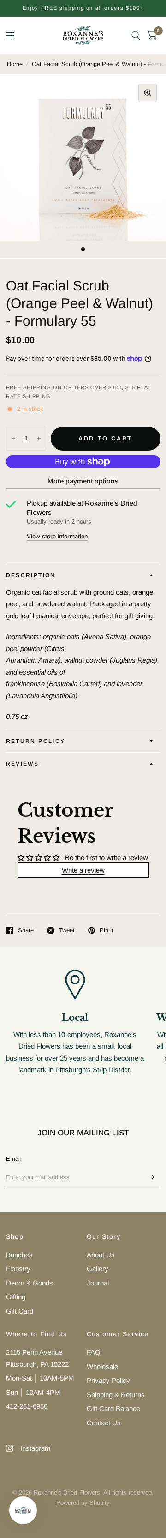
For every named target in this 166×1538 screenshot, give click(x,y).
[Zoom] (147, 93)
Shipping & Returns (116, 1395)
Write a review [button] (83, 870)
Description (31, 575)
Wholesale (102, 1366)
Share (26, 930)
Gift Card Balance (113, 1408)
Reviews (22, 763)
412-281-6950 (26, 1406)
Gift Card (19, 1311)
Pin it (106, 930)
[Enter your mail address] (151, 1177)
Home (15, 63)
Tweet (67, 930)
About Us (101, 1255)
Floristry (18, 1269)
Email (14, 1158)
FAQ (94, 1352)
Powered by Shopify (83, 1502)
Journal (98, 1283)
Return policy (35, 741)
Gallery (97, 1269)
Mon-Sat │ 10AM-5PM (40, 1378)
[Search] (135, 35)
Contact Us (104, 1423)
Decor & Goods (29, 1283)
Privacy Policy (108, 1380)
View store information (57, 536)
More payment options (83, 481)
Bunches (19, 1255)
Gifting (15, 1297)
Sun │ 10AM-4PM (33, 1392)
